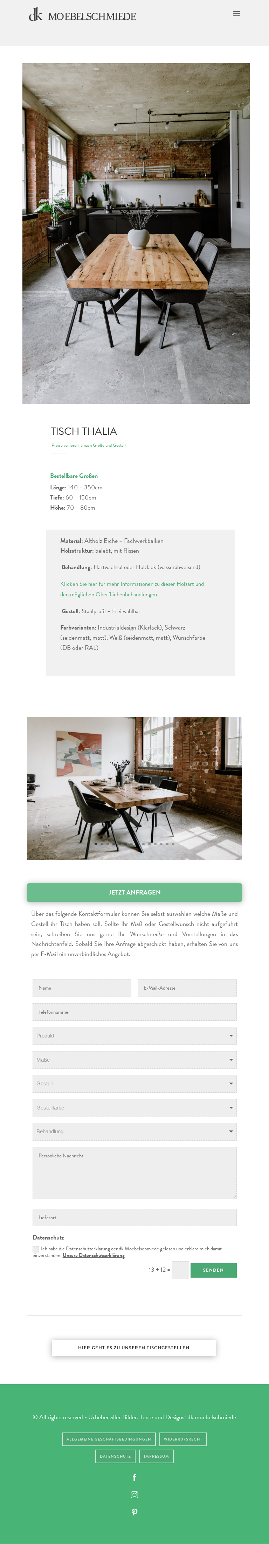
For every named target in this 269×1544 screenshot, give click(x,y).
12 (161, 844)
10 (149, 844)
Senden (213, 1270)
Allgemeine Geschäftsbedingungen (109, 1439)
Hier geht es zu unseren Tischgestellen (133, 1347)
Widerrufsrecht (183, 1439)
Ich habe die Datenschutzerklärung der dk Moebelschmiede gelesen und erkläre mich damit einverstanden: (127, 1252)
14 (173, 844)
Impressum (156, 1456)
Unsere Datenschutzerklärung (94, 1255)
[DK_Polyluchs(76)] (134, 857)
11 (155, 844)
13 (167, 844)
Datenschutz (115, 1456)
